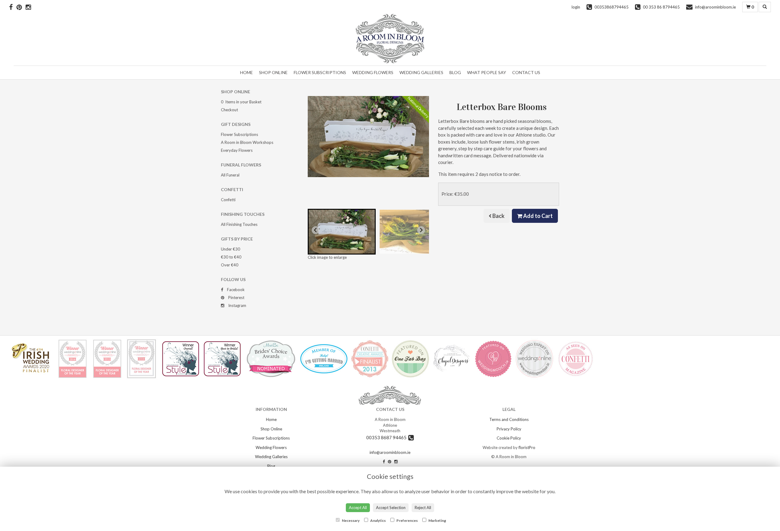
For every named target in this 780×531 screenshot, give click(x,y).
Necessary (350, 520)
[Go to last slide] (316, 230)
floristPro (527, 447)
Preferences (407, 520)
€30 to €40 (231, 257)
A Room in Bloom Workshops (247, 142)
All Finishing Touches (239, 224)
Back (498, 215)
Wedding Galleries (421, 72)
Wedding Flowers (372, 72)
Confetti (228, 199)
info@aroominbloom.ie (390, 452)
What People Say (486, 72)
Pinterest (235, 297)
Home (246, 72)
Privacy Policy (509, 428)
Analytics (378, 520)
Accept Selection (391, 507)
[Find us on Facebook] (12, 7)
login (576, 7)
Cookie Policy (509, 438)
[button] (342, 232)
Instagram (236, 305)
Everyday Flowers (237, 150)
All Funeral (230, 175)
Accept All (358, 507)
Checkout (229, 109)
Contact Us (526, 72)
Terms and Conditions (509, 419)
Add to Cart (537, 215)
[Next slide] (421, 230)
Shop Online (273, 72)
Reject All (423, 507)
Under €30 (230, 249)
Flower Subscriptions (320, 72)
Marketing (437, 520)
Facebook (235, 289)
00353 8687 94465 (387, 437)
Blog (455, 72)
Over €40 (229, 264)
